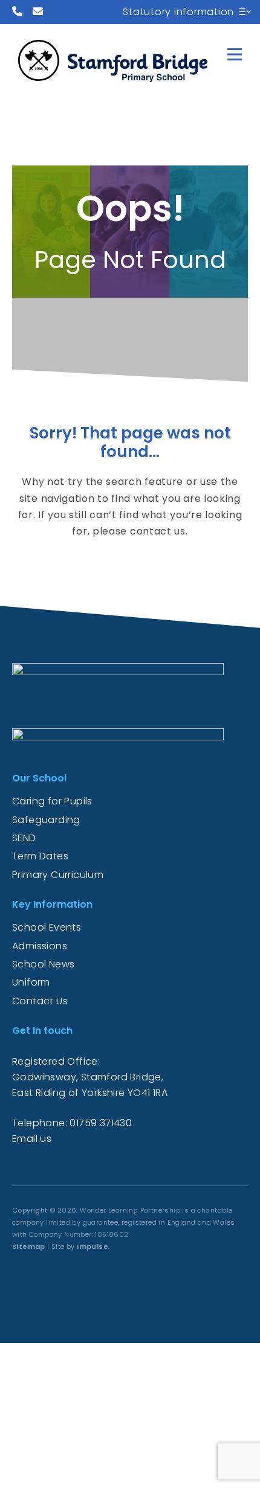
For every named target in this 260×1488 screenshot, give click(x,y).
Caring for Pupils (52, 801)
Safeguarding (46, 820)
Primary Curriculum (57, 875)
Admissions (39, 946)
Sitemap (28, 1246)
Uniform (31, 982)
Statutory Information (178, 12)
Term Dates (40, 856)
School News (43, 964)
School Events (46, 927)
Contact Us (40, 1001)
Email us (31, 1139)
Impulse (92, 1246)
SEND (24, 838)
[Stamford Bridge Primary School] (118, 58)
